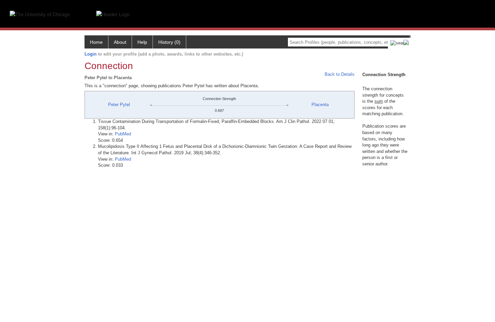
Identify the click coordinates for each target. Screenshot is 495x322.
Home (96, 42)
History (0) (169, 42)
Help (142, 42)
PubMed (123, 133)
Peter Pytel (119, 104)
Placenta (320, 104)
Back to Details (340, 74)
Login (91, 54)
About (120, 42)
